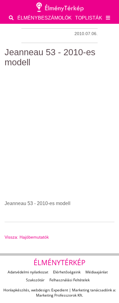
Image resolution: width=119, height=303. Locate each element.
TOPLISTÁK (88, 17)
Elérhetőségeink (67, 271)
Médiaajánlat (96, 271)
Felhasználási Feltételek (69, 279)
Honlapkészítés (16, 290)
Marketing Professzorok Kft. (59, 295)
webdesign (40, 290)
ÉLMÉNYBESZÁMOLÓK (44, 17)
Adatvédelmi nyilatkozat (28, 271)
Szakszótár (35, 279)
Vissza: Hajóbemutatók (27, 237)
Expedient (59, 290)
